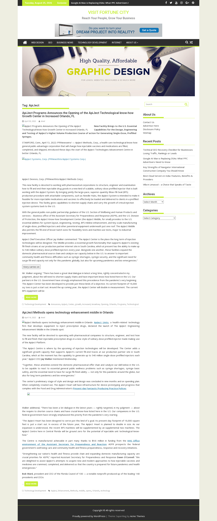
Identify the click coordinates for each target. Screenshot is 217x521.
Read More (31, 297)
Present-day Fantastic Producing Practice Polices (99, 388)
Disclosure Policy (151, 129)
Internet (117, 42)
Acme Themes (137, 516)
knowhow (96, 304)
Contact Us (148, 122)
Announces (55, 304)
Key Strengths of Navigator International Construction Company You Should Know (114, 2)
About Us (131, 42)
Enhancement (63, 490)
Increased (86, 304)
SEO (50, 42)
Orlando (112, 304)
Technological (133, 304)
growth (78, 304)
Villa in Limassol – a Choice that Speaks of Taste (167, 184)
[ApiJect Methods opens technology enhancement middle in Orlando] (57, 322)
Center (71, 304)
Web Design (37, 42)
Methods (74, 490)
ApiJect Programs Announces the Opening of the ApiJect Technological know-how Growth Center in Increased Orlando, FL (77, 114)
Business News (65, 42)
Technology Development (92, 42)
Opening (104, 304)
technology (105, 490)
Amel (43, 121)
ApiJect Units (101, 322)
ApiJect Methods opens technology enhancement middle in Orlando (67, 312)
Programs (122, 304)
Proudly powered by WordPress (88, 516)
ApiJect (64, 304)
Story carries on (31, 266)
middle (82, 490)
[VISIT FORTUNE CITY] (25, 42)
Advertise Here (151, 125)
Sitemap (147, 132)
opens (88, 490)
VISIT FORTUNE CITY (108, 12)
